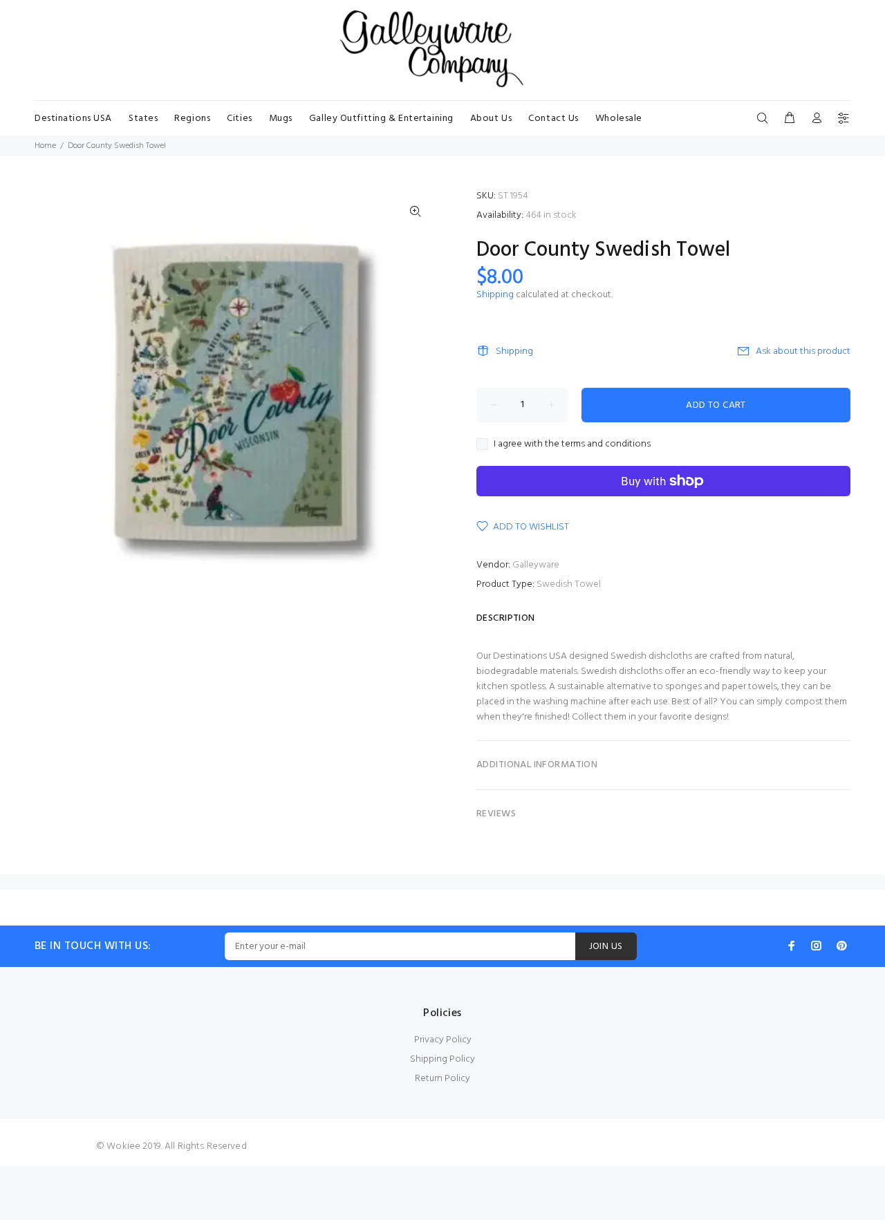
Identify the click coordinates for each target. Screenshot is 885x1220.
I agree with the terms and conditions (572, 444)
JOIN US (606, 947)
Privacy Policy (443, 1040)
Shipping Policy (442, 1059)
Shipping (495, 295)
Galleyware (535, 565)
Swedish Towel (569, 584)
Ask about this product (803, 351)
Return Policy (442, 1079)
